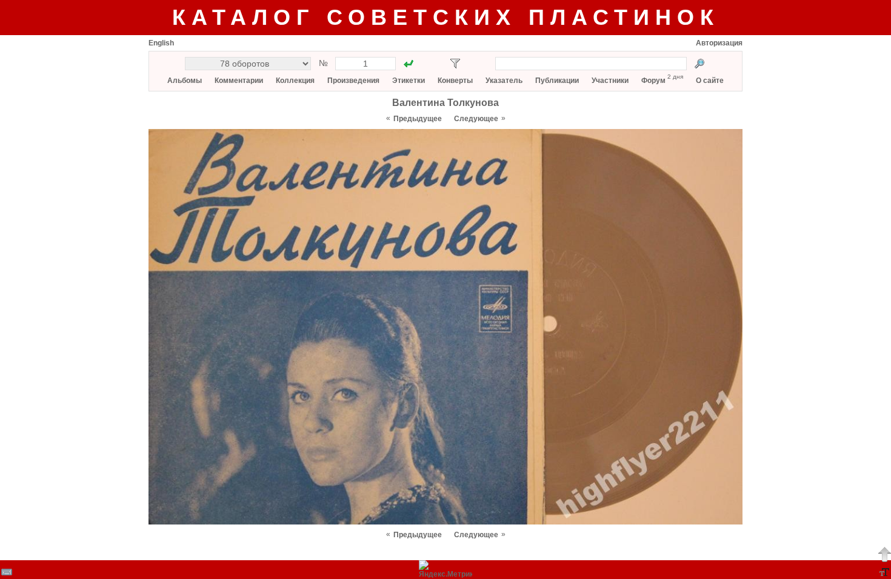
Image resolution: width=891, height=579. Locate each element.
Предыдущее (417, 118)
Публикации (557, 80)
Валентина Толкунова (445, 103)
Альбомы (184, 80)
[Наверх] (884, 554)
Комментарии (239, 80)
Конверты (455, 80)
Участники (610, 80)
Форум (653, 80)
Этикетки (408, 80)
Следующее (476, 118)
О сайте (710, 80)
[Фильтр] (455, 63)
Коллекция (295, 80)
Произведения (353, 80)
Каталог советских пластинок (445, 17)
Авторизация (719, 43)
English (161, 43)
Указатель (504, 80)
